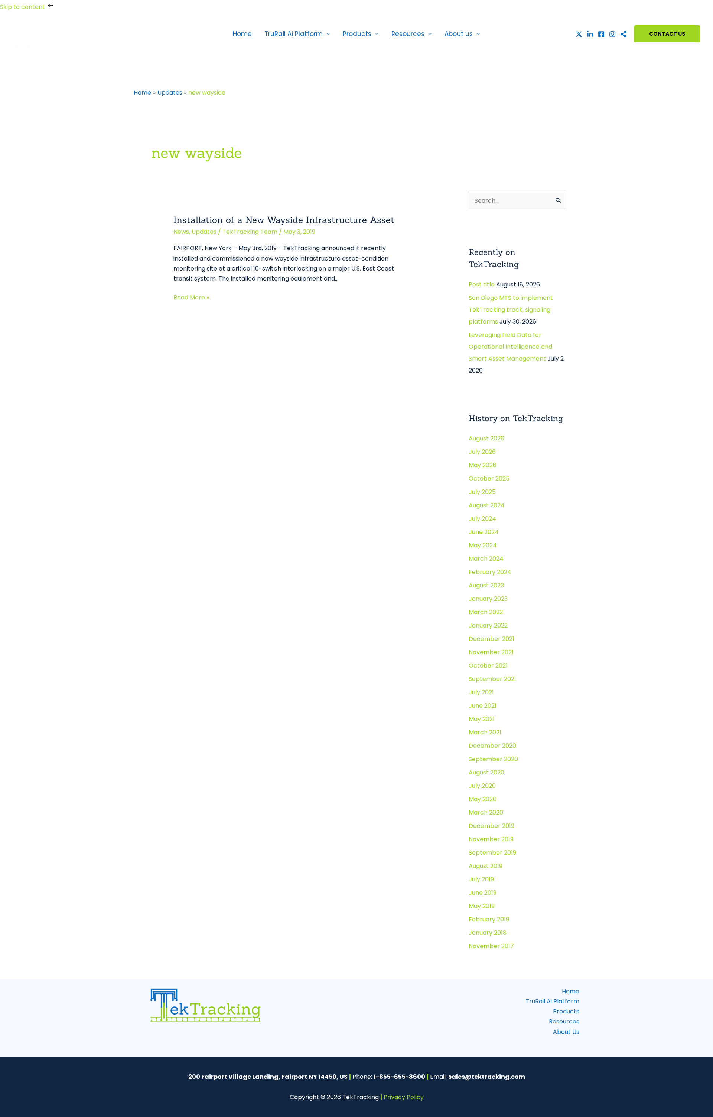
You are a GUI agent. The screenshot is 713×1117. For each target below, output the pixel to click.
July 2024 (482, 518)
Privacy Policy (404, 1097)
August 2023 (486, 585)
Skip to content (23, 7)
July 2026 (482, 452)
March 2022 (486, 612)
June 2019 (483, 892)
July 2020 (482, 786)
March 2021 (485, 732)
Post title (482, 284)
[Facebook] (601, 34)
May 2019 (482, 906)
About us (459, 33)
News (181, 231)
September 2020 (493, 759)
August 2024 (487, 505)
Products (357, 33)
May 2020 (483, 799)
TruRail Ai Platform (293, 33)
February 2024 (490, 572)
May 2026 (483, 465)
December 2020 (492, 745)
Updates (204, 231)
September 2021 (492, 679)
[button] (667, 33)
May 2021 (482, 719)
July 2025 (482, 492)
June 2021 (483, 705)
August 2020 (486, 772)
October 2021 (488, 665)
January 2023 (488, 598)
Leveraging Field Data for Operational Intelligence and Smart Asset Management (510, 347)
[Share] (623, 34)
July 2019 (481, 879)
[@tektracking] (590, 34)
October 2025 (489, 478)
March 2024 (486, 558)
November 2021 (491, 652)
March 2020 (486, 812)
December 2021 (491, 639)
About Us (566, 1032)
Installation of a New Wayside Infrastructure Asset (283, 220)
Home (242, 33)
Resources (407, 33)
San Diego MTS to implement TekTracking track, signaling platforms (511, 310)
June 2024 (484, 532)
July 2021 (481, 692)
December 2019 (491, 826)
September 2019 (492, 852)
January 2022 (488, 625)
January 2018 (488, 932)
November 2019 (491, 839)
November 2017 (491, 946)
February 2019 (489, 919)
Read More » (191, 297)
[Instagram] (612, 34)
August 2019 (485, 866)
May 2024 (483, 545)
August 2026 (486, 438)
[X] (579, 34)
